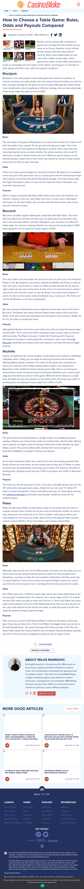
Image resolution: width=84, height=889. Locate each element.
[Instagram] (27, 693)
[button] (42, 650)
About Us (65, 807)
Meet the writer (46, 693)
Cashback (46, 819)
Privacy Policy (67, 815)
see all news (73, 709)
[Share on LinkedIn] (61, 35)
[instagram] (38, 834)
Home (6, 11)
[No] (81, 883)
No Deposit (46, 811)
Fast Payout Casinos (12, 823)
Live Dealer (28, 823)
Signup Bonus (48, 815)
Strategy (24, 11)
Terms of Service (68, 819)
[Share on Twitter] (56, 35)
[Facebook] (31, 693)
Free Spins (46, 807)
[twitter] (45, 834)
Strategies (45, 644)
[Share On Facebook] (52, 35)
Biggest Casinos (11, 819)
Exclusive (46, 823)
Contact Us (65, 811)
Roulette (26, 819)
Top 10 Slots (28, 807)
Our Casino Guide (68, 823)
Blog (15, 11)
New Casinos (9, 811)
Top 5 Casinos (10, 807)
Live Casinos (9, 815)
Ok (43, 886)
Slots (25, 811)
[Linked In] (35, 693)
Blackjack (27, 815)
